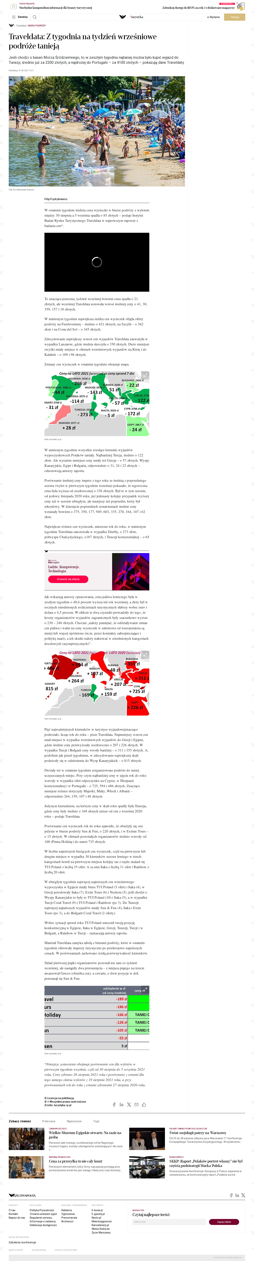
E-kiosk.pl (97, 1210)
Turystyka (21, 25)
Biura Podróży (37, 25)
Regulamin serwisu (41, 1217)
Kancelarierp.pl (100, 1225)
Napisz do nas (17, 1217)
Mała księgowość (102, 1221)
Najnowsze (74, 1121)
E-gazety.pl (98, 1213)
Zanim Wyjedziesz (58, 1129)
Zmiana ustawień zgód (43, 1213)
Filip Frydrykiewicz (55, 199)
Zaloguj (234, 17)
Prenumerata (69, 1217)
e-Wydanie (213, 17)
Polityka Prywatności (42, 1210)
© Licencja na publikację (59, 1098)
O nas (12, 1210)
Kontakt (13, 1213)
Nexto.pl (96, 1217)
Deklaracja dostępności (43, 1225)
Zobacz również (20, 1121)
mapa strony (16, 1250)
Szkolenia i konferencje (22, 1242)
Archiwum (67, 1221)
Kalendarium (39, 1250)
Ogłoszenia (68, 1213)
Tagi (96, 1121)
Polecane (48, 1121)
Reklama (66, 1210)
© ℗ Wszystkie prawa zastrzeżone (65, 1101)
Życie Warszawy (101, 1232)
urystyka (136, 17)
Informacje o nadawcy (43, 1221)
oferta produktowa (66, 1250)
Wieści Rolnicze (101, 1228)
